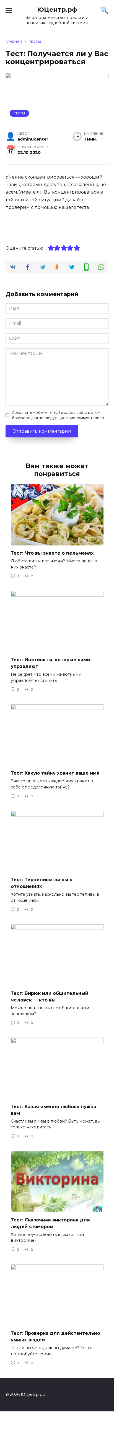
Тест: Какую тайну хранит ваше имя (55, 773)
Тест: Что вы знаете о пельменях (52, 553)
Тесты (19, 113)
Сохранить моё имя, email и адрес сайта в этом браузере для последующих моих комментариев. (58, 415)
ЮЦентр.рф (57, 9)
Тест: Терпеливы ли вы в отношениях (41, 883)
